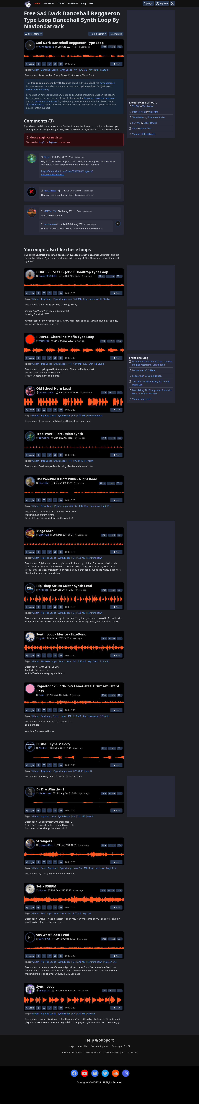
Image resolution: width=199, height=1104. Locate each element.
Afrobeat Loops (49, 661)
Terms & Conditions (72, 1052)
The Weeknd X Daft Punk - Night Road (66, 479)
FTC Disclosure (129, 1052)
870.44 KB (78, 460)
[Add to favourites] (49, 64)
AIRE (134, 128)
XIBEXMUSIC (50, 211)
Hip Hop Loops (48, 415)
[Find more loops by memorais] (38, 358)
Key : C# (87, 913)
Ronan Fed (145, 128)
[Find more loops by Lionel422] (38, 552)
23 (120, 341)
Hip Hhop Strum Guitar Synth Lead (64, 585)
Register (53, 142)
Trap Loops (46, 299)
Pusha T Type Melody (53, 744)
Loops (37, 3)
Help (91, 3)
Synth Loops (66, 69)
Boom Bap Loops (49, 868)
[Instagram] (126, 1073)
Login (31, 64)
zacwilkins (44, 437)
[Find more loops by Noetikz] (38, 765)
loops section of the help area (99, 98)
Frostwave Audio (156, 117)
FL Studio (105, 69)
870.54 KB (78, 771)
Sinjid (46, 157)
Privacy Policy (93, 1052)
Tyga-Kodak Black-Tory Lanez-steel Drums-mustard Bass (77, 688)
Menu (34, 34)
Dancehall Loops (49, 69)
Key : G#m (93, 661)
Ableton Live (110, 961)
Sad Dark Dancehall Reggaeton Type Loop (70, 42)
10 (120, 890)
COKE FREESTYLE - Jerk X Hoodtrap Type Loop (72, 272)
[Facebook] (74, 1073)
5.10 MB (77, 716)
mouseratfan (45, 845)
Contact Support (99, 1046)
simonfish (44, 483)
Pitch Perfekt (139, 111)
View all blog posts (141, 399)
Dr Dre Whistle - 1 (50, 789)
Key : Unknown (91, 299)
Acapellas (49, 3)
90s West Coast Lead (52, 934)
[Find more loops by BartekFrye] (38, 956)
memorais (44, 340)
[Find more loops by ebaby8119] (38, 1008)
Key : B (88, 771)
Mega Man (44, 530)
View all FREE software (143, 134)
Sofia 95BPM (46, 886)
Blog (83, 3)
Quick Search (98, 34)
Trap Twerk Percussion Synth (59, 433)
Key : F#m (94, 69)
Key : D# (89, 460)
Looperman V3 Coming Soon (147, 375)
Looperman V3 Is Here (143, 370)
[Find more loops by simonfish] (38, 500)
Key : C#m (88, 363)
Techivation (148, 106)
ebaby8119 (44, 990)
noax (41, 694)
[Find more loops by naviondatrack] (38, 64)
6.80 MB (77, 363)
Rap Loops (46, 716)
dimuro (43, 890)
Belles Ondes (150, 122)
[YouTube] (84, 1073)
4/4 (75, 69)
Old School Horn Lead (53, 388)
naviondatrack (46, 46)
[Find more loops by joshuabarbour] (38, 410)
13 (120, 483)
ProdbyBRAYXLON (48, 276)
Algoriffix (153, 111)
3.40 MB (77, 299)
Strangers (44, 841)
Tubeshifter (138, 117)
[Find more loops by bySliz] (38, 655)
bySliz (42, 638)
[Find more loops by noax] (38, 710)
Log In (42, 142)
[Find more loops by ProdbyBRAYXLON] (38, 293)
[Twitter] (105, 1073)
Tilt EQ (135, 106)
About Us (82, 1046)
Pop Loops (46, 913)
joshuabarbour (46, 392)
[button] (172, 3)
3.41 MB (78, 506)
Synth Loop (45, 986)
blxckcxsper (45, 793)
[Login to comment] (55, 64)
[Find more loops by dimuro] (38, 907)
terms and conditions (37, 89)
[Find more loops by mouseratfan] (38, 862)
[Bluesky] (95, 1073)
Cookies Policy (111, 1052)
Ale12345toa (50, 190)
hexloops (43, 589)
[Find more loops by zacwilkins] (38, 455)
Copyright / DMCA (121, 1046)
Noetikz (43, 748)
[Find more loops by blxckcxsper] (38, 810)
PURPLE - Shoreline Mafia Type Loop (65, 336)
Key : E (90, 816)
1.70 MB (83, 69)
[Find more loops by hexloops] (38, 607)
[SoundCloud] (115, 1073)
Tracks (60, 3)
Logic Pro (106, 506)
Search (117, 34)
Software (73, 3)
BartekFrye (44, 938)
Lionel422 (44, 534)
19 (120, 276)
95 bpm (35, 69)
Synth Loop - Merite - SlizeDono (61, 634)
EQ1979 (136, 122)
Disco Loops (47, 506)
